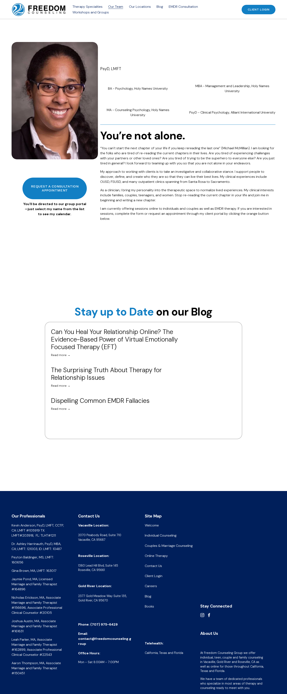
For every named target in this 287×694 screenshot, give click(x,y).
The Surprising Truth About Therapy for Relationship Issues (106, 374)
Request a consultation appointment (55, 188)
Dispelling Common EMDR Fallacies (100, 401)
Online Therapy (156, 556)
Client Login (258, 9)
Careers (151, 586)
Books (149, 606)
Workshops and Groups (90, 12)
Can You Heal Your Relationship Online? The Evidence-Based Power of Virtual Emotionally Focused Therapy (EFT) (114, 339)
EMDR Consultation (183, 6)
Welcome (152, 525)
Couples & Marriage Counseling (169, 545)
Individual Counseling (160, 535)
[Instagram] (202, 615)
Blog (160, 6)
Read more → (60, 355)
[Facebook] (209, 615)
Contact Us (153, 566)
